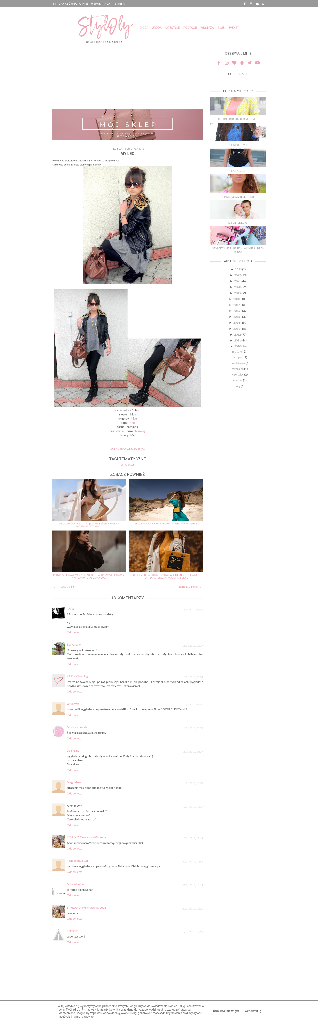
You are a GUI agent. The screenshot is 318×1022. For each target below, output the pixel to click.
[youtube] (257, 63)
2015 (237, 316)
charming (140, 431)
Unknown (73, 703)
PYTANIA (119, 3)
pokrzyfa (72, 931)
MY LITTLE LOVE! (238, 222)
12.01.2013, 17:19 (192, 932)
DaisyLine (73, 750)
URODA (157, 27)
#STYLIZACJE (128, 465)
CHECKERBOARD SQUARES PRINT (238, 119)
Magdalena (74, 782)
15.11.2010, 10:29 (192, 645)
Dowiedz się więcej (227, 1011)
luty (238, 386)
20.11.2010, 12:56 (192, 861)
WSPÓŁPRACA (100, 3)
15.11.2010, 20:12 (192, 704)
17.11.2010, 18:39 (192, 838)
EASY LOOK (238, 170)
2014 (237, 322)
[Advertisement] (127, 77)
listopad (238, 357)
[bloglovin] (234, 63)
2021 (237, 281)
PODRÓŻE (190, 27)
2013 (237, 328)
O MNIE (84, 3)
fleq (132, 422)
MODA (144, 27)
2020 (237, 287)
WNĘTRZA (207, 27)
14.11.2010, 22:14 (192, 610)
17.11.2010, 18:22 (192, 806)
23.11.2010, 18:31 (192, 908)
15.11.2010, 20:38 (192, 728)
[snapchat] (242, 63)
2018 (237, 299)
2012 (237, 334)
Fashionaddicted (77, 860)
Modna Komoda (77, 727)
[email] (257, 3)
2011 (237, 340)
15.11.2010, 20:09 (192, 677)
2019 (237, 293)
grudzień (238, 351)
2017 (237, 304)
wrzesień (238, 368)
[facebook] (244, 3)
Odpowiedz (74, 632)
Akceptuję (253, 1011)
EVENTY (233, 27)
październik (238, 363)
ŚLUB (221, 27)
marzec (238, 380)
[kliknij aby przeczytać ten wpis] (238, 106)
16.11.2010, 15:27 (192, 751)
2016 (237, 310)
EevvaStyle (74, 644)
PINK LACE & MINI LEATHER (238, 196)
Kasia (70, 608)
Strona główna (65, 3)
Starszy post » (189, 587)
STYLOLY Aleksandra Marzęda (86, 837)
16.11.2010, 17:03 (192, 783)
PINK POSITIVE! (238, 145)
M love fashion (76, 884)
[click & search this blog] (263, 3)
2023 (238, 269)
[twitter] (250, 63)
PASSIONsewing (77, 676)
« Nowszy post (65, 587)
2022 (237, 275)
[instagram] (251, 3)
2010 (237, 346)
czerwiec (238, 374)
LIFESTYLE (172, 27)
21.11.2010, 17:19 (192, 885)
